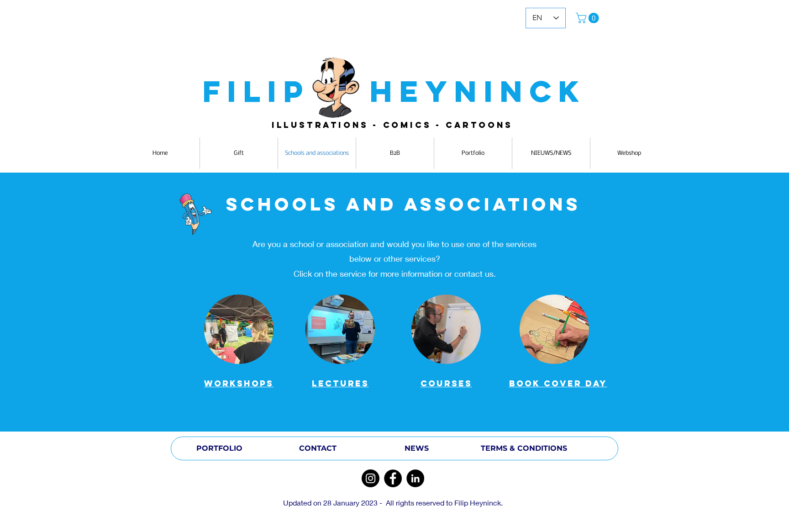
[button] (588, 18)
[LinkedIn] (415, 478)
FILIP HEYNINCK (394, 91)
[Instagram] (370, 478)
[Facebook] (393, 478)
